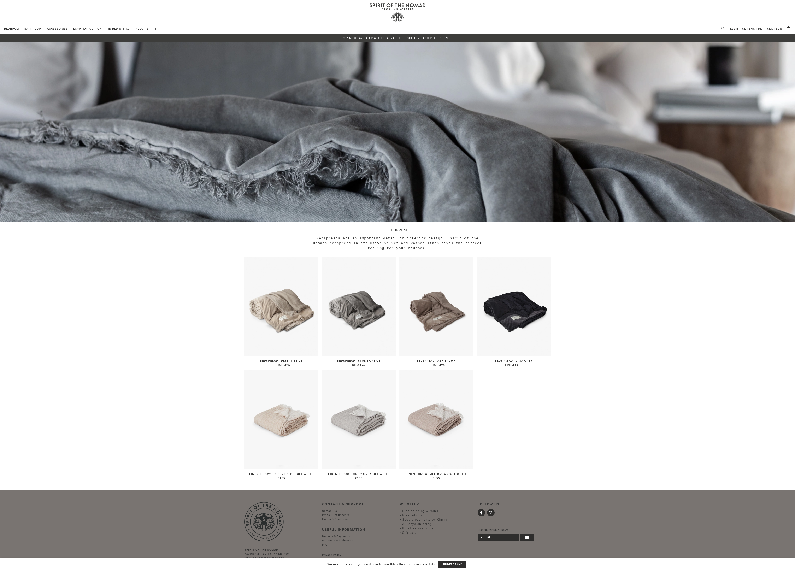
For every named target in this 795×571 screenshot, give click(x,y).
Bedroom (11, 28)
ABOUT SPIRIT (146, 28)
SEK (770, 28)
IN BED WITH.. (118, 28)
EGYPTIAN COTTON (87, 28)
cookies (346, 564)
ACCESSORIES (57, 28)
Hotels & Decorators (336, 519)
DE (760, 28)
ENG (752, 28)
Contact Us (329, 510)
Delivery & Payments (336, 536)
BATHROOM (32, 28)
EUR (779, 28)
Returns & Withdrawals (337, 540)
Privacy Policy (331, 555)
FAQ (325, 544)
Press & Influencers (335, 515)
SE (744, 28)
